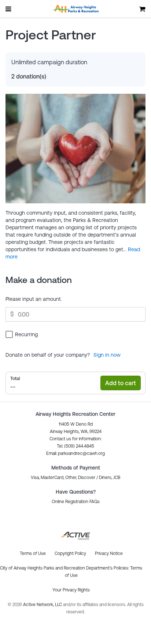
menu (9, 9)
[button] (75, 453)
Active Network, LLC (43, 604)
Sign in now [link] (107, 355)
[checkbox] (22, 334)
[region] (75, 314)
